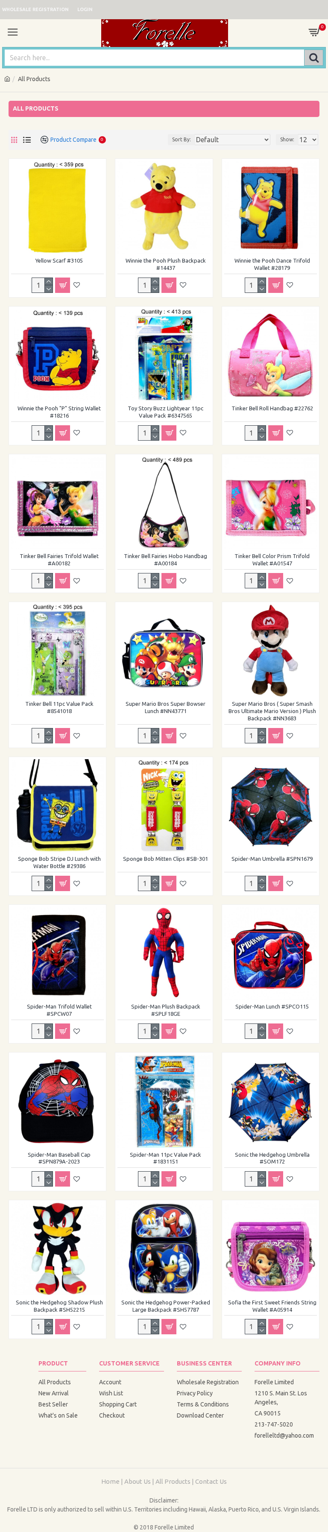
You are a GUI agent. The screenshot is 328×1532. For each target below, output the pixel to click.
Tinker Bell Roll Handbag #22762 (272, 408)
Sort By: (181, 139)
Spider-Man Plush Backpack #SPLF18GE (165, 1010)
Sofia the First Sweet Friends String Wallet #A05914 (272, 1306)
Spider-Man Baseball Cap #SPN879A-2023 (59, 1158)
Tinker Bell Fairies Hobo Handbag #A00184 (165, 559)
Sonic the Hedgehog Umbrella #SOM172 (272, 1158)
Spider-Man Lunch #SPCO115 (272, 1006)
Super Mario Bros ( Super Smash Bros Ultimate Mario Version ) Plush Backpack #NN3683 (272, 711)
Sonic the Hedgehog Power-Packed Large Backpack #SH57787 (165, 1306)
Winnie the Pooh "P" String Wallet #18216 (59, 411)
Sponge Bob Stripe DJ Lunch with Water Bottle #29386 (59, 862)
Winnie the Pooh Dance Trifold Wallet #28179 (272, 264)
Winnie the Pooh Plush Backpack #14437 (166, 264)
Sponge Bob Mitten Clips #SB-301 (165, 859)
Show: (287, 139)
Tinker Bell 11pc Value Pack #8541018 (59, 707)
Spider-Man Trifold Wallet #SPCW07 (59, 1010)
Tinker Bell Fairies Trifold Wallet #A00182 (59, 559)
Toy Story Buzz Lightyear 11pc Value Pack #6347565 (165, 411)
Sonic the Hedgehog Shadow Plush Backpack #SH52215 (59, 1306)
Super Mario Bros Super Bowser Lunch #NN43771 (165, 707)
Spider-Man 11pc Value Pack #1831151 (165, 1158)
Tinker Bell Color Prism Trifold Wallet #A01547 (272, 559)
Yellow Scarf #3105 (59, 260)
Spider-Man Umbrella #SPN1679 (272, 859)
